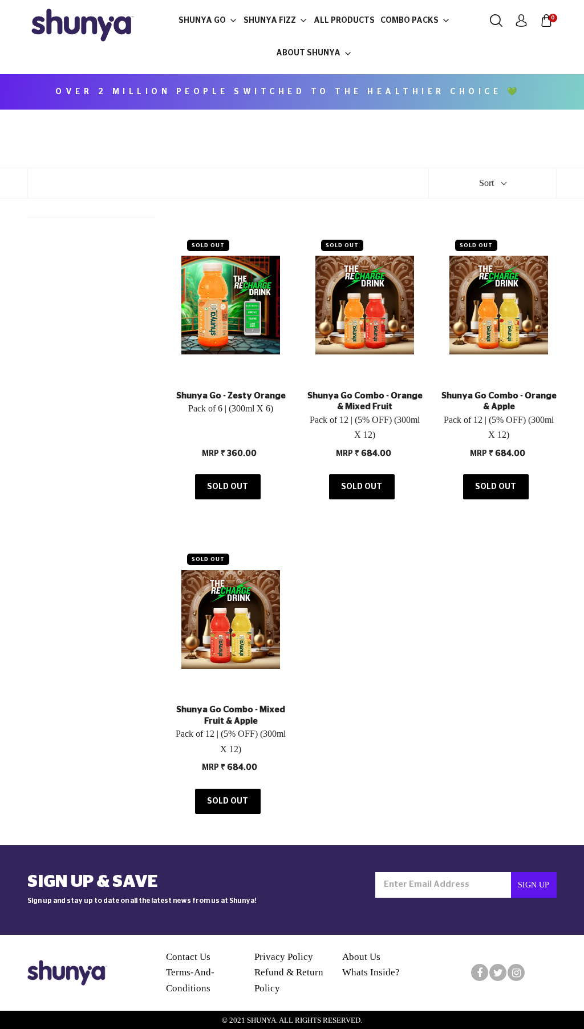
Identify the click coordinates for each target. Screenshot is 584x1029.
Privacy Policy (283, 956)
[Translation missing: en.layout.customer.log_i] (521, 20)
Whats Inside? (371, 972)
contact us (188, 956)
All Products (344, 21)
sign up (533, 885)
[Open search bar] (496, 20)
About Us (361, 956)
